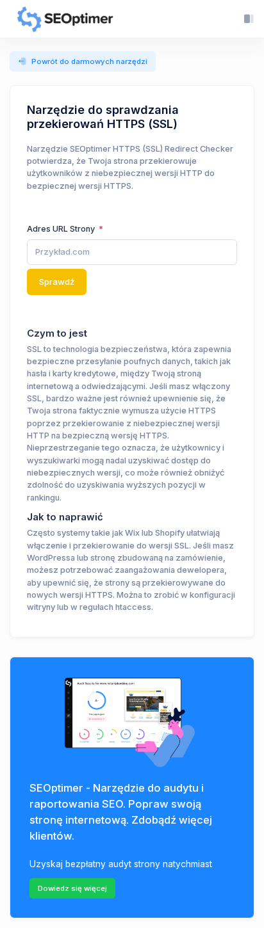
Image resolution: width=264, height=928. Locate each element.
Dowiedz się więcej (72, 888)
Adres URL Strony (62, 229)
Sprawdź (56, 281)
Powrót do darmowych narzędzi (89, 61)
